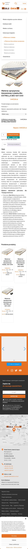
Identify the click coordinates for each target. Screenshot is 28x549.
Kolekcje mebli (7, 24)
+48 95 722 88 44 (8, 470)
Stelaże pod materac (9, 53)
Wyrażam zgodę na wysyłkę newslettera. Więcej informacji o (13, 401)
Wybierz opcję (7, 278)
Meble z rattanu (8, 28)
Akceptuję (14, 536)
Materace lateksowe (9, 47)
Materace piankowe (9, 44)
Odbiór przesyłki (21, 500)
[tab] (4, 144)
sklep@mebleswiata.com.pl (11, 476)
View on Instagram (15, 364)
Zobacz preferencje (14, 544)
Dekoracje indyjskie (9, 33)
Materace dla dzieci (9, 50)
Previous (3, 71)
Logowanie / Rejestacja (19, 505)
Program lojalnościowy (7, 497)
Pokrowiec (4, 106)
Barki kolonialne (10, 516)
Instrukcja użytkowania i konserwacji (9, 494)
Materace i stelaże (9, 37)
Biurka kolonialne (19, 516)
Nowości (3, 516)
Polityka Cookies (9, 547)
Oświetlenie (6, 56)
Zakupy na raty (5, 502)
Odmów (14, 540)
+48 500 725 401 (8, 468)
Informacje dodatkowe (14, 144)
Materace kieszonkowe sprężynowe (14, 41)
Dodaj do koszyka (13, 134)
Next (25, 71)
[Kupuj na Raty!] (13, 138)
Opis (5, 144)
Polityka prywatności (18, 547)
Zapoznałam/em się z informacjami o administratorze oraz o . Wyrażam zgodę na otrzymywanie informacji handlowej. (12, 407)
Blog (11, 505)
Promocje (20, 514)
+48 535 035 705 (8, 466)
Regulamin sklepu (5, 491)
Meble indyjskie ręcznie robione (12, 19)
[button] (25, 519)
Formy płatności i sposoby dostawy (9, 500)
